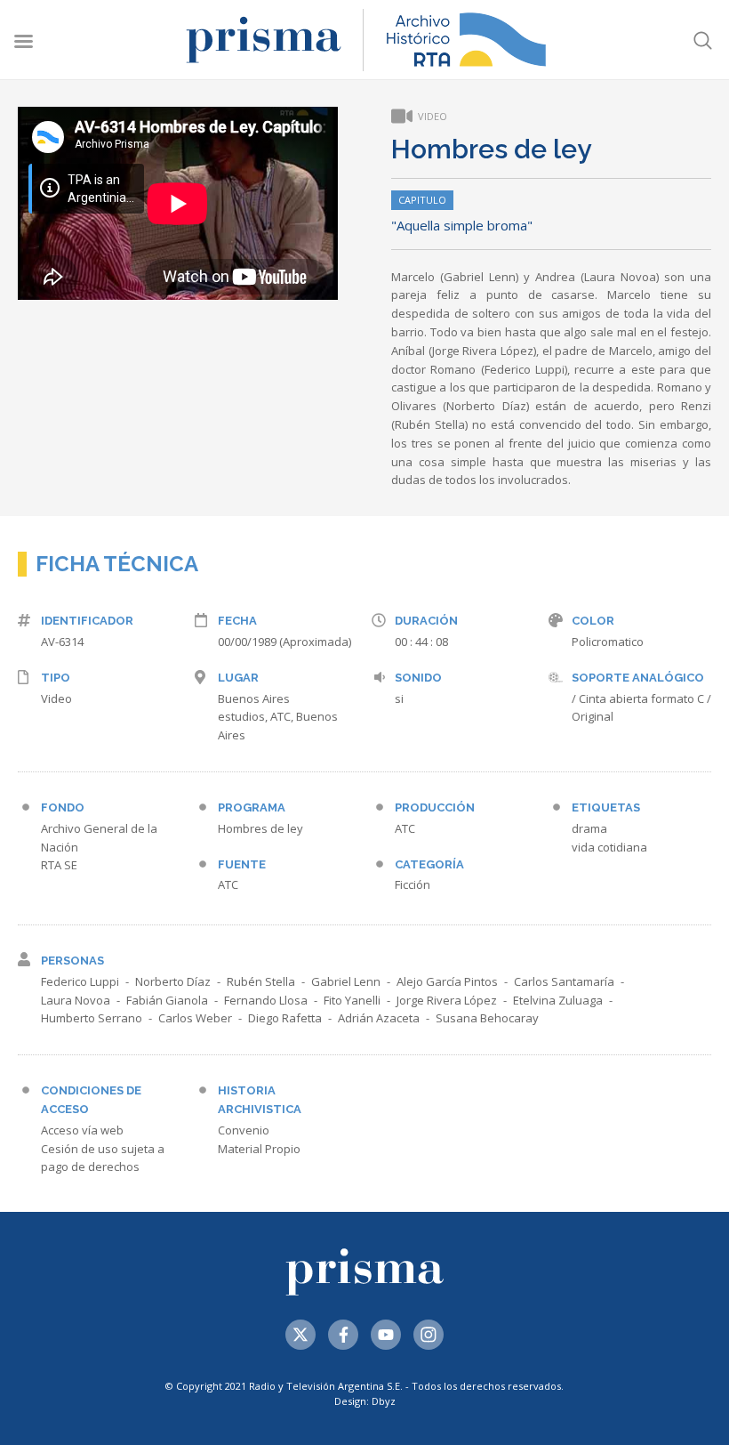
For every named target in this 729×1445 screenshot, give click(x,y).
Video (56, 698)
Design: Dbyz (365, 1401)
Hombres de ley (260, 828)
